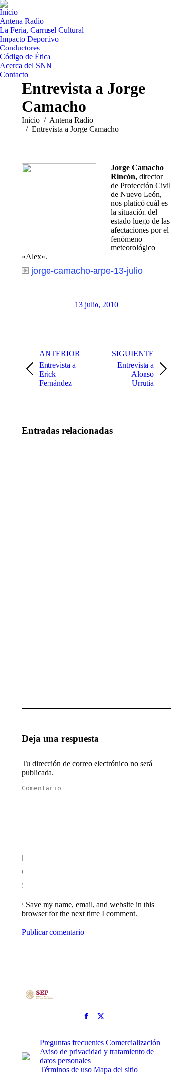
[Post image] (49, 473)
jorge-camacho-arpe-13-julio (87, 271)
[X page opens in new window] (101, 1016)
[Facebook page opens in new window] (86, 1016)
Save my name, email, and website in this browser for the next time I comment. (88, 909)
